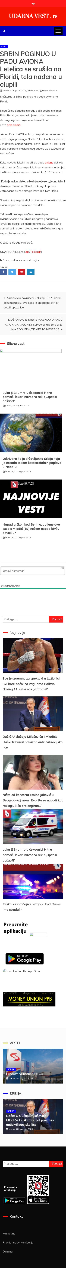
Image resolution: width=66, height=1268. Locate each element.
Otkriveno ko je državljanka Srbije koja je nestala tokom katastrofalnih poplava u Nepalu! (32, 463)
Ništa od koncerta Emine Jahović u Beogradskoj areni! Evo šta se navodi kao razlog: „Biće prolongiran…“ (33, 800)
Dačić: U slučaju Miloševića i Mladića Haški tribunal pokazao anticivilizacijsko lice (32, 742)
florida (6, 260)
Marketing (9, 1233)
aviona (49, 162)
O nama (7, 1251)
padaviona (16, 260)
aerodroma (13, 125)
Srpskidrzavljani (31, 260)
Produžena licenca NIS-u (24, 1074)
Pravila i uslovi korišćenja (18, 1242)
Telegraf (35, 251)
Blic (27, 251)
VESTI (15, 1043)
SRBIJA (10, 1069)
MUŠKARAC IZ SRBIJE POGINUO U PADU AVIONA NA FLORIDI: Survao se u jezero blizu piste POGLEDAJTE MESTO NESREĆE (33, 324)
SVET (4, 46)
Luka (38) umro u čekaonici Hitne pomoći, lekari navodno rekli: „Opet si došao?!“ (30, 397)
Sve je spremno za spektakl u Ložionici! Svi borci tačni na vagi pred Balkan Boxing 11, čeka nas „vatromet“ (31, 683)
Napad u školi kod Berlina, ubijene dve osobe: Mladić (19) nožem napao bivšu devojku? (31, 528)
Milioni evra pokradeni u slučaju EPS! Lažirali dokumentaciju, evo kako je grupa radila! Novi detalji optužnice (32, 302)
